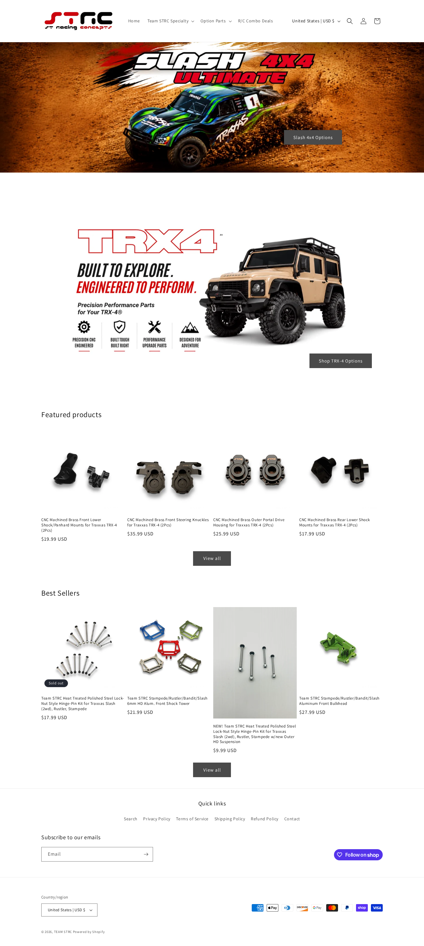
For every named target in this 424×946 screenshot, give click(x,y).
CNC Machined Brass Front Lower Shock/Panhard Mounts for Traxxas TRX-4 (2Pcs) (79, 525)
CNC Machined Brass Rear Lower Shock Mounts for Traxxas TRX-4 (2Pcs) (334, 522)
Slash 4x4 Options (313, 137)
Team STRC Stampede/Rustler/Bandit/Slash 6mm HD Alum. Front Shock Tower (167, 701)
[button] (170, 20)
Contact (292, 819)
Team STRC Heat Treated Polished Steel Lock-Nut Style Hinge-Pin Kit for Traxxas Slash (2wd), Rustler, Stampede (82, 703)
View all (212, 558)
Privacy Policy (156, 819)
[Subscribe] (146, 854)
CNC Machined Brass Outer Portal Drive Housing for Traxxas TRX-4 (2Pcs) (248, 522)
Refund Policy (264, 819)
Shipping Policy (229, 819)
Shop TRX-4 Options (341, 361)
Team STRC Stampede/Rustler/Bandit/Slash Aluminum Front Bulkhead (339, 701)
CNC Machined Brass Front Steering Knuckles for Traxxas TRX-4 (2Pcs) (168, 522)
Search (131, 819)
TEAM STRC (63, 932)
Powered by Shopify (89, 932)
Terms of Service (192, 819)
